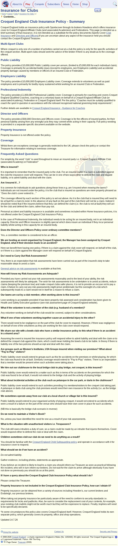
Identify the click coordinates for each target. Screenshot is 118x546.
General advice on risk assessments (19, 268)
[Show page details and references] (2, 542)
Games (10, 14)
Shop (85, 4)
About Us (17, 4)
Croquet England (19, 537)
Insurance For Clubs (26, 14)
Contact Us (59, 531)
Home (76, 4)
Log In (97, 10)
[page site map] (5, 542)
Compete (39, 4)
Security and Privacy (108, 531)
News (66, 4)
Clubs (16, 14)
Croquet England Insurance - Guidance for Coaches (58, 108)
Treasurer (22, 542)
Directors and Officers (27, 36)
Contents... (9, 17)
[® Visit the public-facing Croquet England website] (5, 6)
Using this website (10, 532)
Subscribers (53, 4)
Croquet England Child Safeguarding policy (55, 442)
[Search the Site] (115, 5)
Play (27, 4)
